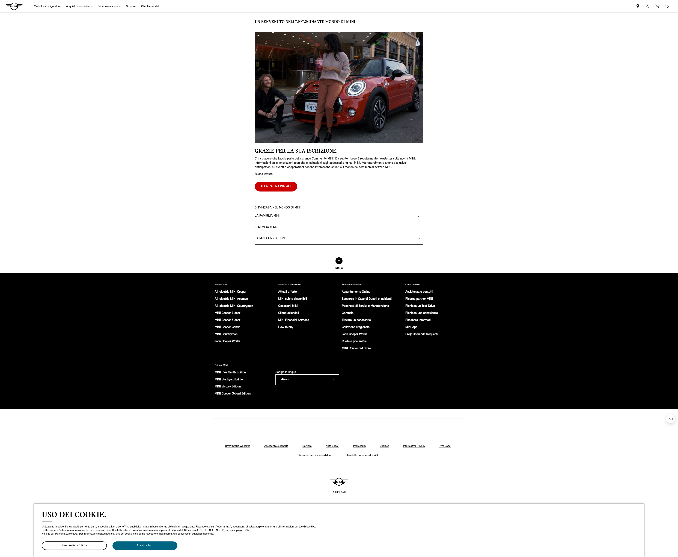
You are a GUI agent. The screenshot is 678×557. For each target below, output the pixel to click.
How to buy (285, 327)
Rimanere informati (418, 320)
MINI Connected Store (356, 348)
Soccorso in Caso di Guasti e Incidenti (367, 299)
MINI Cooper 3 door (227, 313)
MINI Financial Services (293, 320)
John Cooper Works (227, 341)
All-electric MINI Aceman (231, 299)
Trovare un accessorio (356, 320)
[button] (648, 6)
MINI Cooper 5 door (227, 320)
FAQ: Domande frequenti (421, 334)
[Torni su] (339, 260)
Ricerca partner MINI (419, 299)
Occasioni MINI (288, 306)
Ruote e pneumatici (354, 341)
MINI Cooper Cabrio (227, 327)
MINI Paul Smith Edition (230, 372)
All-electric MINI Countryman (234, 306)
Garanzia (347, 313)
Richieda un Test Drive (420, 306)
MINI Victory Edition (228, 386)
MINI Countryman (226, 334)
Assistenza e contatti (419, 292)
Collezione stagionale (356, 327)
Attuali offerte (287, 292)
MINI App (411, 327)
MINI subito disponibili (292, 299)
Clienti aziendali (288, 313)
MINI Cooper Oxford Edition (233, 393)
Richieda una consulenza (421, 313)
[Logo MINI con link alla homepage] (339, 482)
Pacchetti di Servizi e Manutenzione (365, 306)
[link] (638, 6)
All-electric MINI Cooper (230, 292)
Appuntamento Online (356, 292)
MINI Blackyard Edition (229, 379)
